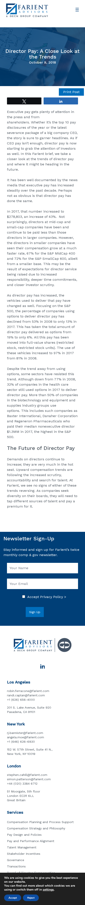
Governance (15, 860)
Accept (12, 898)
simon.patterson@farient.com (29, 779)
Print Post (71, 92)
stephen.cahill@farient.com (27, 775)
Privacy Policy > (53, 597)
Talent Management (21, 847)
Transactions (16, 866)
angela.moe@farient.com (25, 737)
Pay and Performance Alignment (30, 841)
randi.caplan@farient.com (26, 695)
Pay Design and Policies (24, 834)
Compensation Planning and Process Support (40, 822)
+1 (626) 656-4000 (21, 699)
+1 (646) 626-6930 (21, 741)
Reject (30, 898)
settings (48, 890)
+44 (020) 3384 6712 (22, 783)
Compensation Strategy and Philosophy (36, 828)
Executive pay (18, 112)
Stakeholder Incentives (23, 853)
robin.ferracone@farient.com (28, 691)
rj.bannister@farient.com (25, 733)
